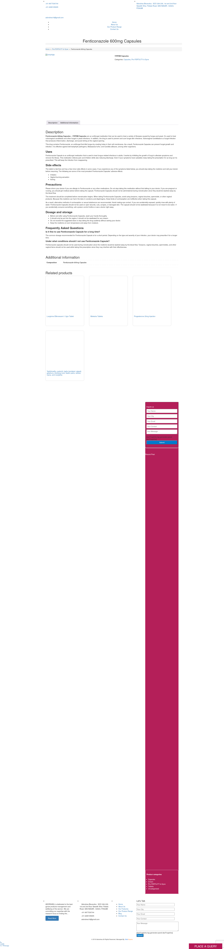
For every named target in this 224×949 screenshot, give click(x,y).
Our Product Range (114, 27)
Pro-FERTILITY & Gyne (60, 49)
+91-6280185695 (52, 7)
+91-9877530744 (52, 3)
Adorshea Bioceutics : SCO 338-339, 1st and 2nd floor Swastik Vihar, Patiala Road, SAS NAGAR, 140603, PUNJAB (156, 5)
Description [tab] (53, 122)
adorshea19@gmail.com (55, 17)
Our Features (123, 909)
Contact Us (114, 29)
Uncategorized (153, 888)
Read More (52, 918)
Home (114, 22)
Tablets (151, 886)
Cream (150, 882)
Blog (120, 913)
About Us (114, 24)
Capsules (127, 59)
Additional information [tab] (69, 122)
